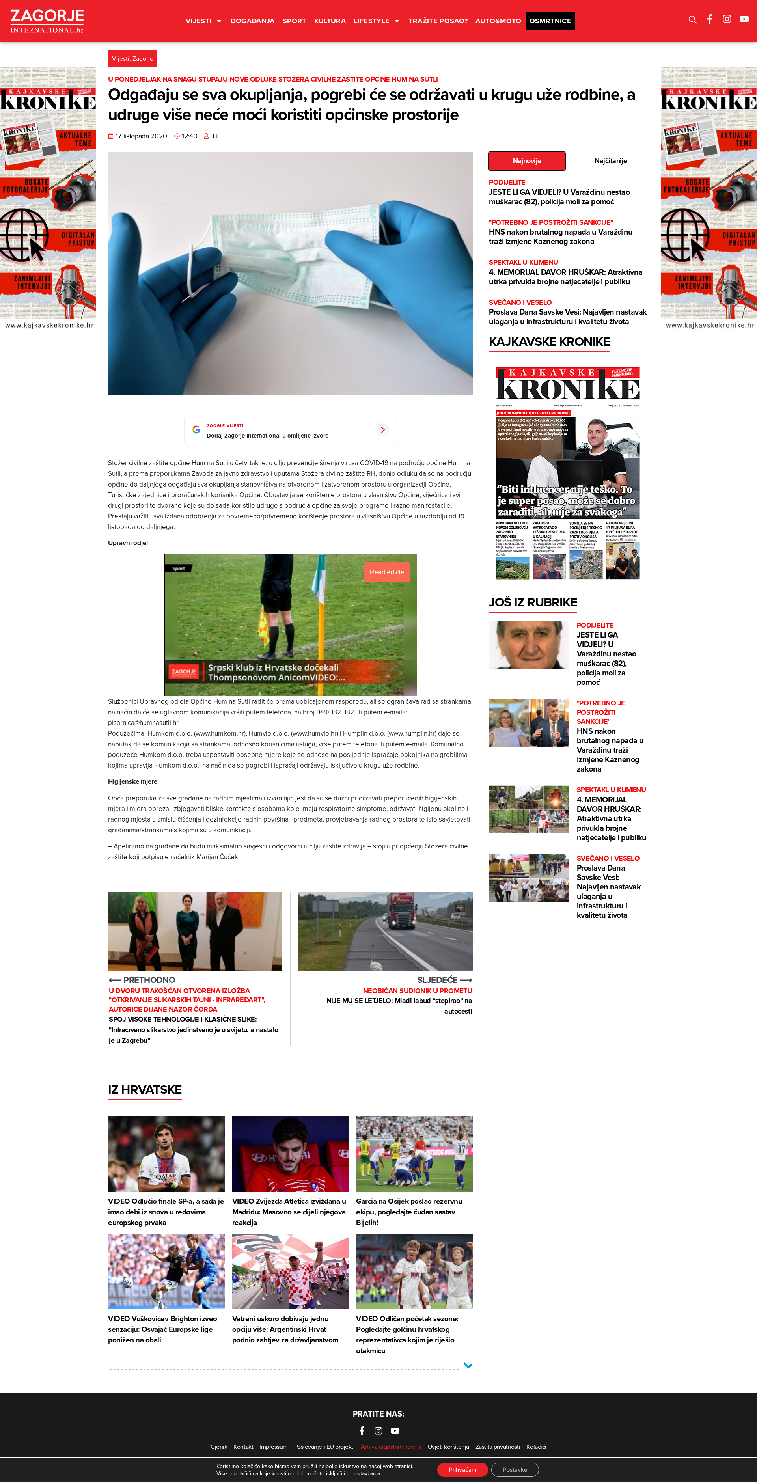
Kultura (330, 21)
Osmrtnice (550, 21)
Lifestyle (372, 21)
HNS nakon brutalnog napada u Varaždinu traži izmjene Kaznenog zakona (560, 232)
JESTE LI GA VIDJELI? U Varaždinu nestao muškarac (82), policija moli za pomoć (559, 192)
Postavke (515, 1469)
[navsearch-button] (692, 20)
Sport (294, 21)
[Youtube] (744, 19)
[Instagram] (727, 19)
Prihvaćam (462, 1469)
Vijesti (199, 21)
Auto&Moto (498, 21)
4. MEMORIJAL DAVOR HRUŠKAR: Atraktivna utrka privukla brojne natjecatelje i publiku (565, 272)
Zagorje (142, 58)
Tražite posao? (438, 21)
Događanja (253, 21)
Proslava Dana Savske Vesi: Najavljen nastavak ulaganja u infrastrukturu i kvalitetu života (568, 312)
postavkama (365, 1473)
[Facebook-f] (709, 19)
